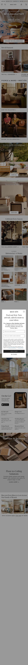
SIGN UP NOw (14, 351)
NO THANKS (14, 354)
